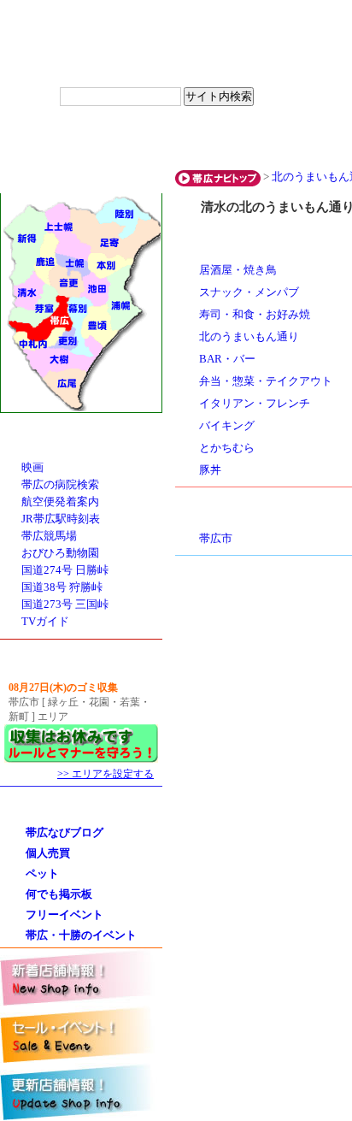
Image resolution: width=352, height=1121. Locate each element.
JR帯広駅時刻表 (60, 519)
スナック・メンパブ (249, 292)
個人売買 (48, 853)
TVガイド (45, 622)
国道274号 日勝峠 (65, 570)
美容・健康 (267, 140)
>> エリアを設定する (105, 774)
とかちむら (227, 448)
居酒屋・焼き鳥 (238, 270)
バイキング (227, 426)
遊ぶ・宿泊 (160, 140)
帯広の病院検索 (60, 485)
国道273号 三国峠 (65, 605)
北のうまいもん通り (249, 337)
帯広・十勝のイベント (81, 935)
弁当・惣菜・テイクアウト (265, 381)
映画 (32, 468)
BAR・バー (227, 359)
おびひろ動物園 (60, 553)
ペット (42, 873)
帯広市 (215, 539)
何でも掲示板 (59, 894)
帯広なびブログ (64, 832)
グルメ (53, 140)
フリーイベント (64, 914)
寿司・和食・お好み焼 (254, 315)
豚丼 (210, 470)
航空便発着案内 (60, 502)
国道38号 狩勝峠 (62, 587)
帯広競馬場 (49, 536)
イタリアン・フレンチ (254, 404)
